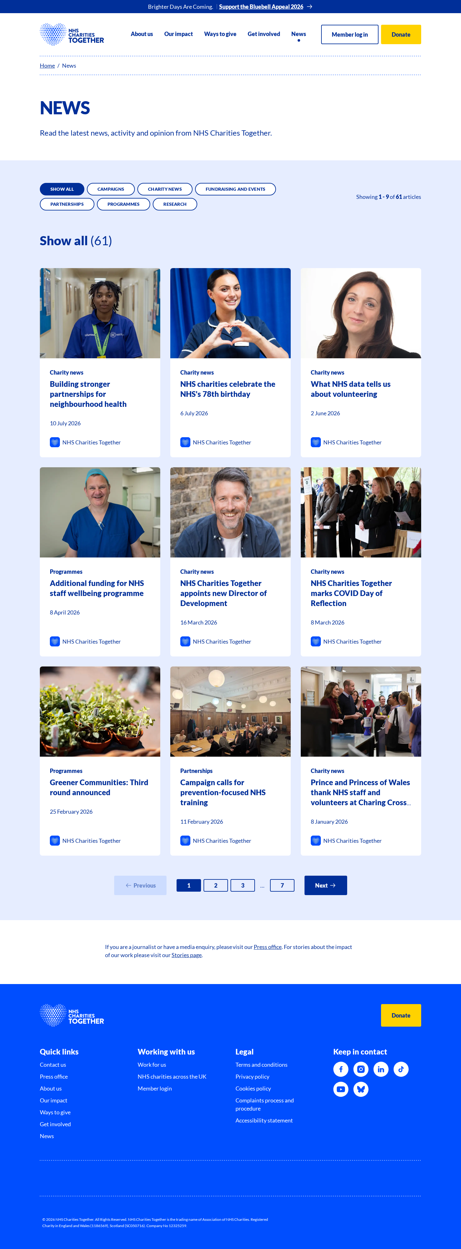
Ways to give (220, 33)
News (298, 33)
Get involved (264, 33)
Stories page (187, 954)
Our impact (178, 33)
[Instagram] (360, 1069)
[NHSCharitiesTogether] (72, 34)
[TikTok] (401, 1069)
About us (142, 33)
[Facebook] (340, 1069)
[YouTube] (340, 1089)
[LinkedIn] (381, 1069)
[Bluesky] (360, 1089)
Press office (268, 946)
